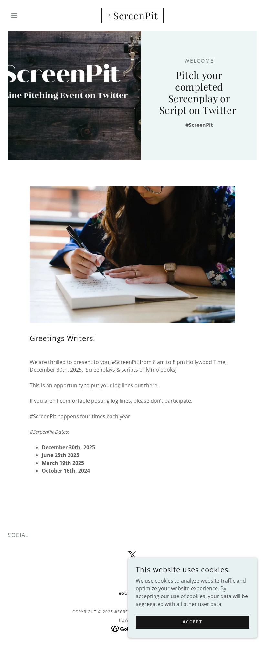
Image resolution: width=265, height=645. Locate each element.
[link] (132, 17)
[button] (26, 15)
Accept (192, 622)
